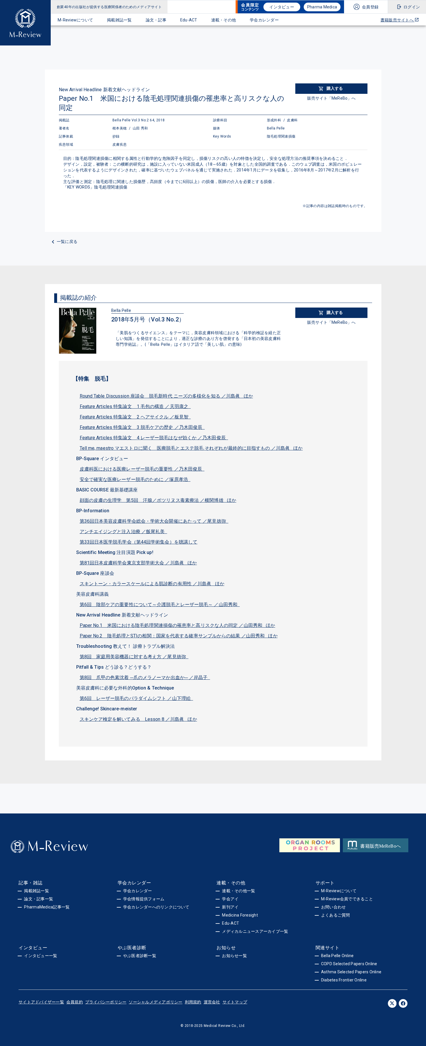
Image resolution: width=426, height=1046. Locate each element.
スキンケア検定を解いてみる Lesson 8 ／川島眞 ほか (138, 719)
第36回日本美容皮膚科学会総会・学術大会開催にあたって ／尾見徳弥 (154, 521)
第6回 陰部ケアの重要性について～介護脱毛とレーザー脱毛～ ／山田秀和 (160, 604)
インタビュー (281, 7)
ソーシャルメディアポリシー (155, 1002)
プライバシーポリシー (106, 1002)
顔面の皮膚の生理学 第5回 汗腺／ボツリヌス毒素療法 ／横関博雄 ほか (158, 500)
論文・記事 (156, 20)
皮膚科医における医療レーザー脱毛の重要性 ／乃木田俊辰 (142, 469)
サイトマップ (235, 1002)
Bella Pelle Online (337, 955)
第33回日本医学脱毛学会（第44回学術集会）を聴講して (139, 542)
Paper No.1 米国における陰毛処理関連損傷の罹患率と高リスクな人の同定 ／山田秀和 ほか (177, 625)
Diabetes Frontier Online (344, 980)
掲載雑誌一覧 (119, 20)
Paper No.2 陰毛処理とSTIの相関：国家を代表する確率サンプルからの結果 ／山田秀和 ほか (179, 636)
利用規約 (193, 1002)
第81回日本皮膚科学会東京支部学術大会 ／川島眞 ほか (138, 563)
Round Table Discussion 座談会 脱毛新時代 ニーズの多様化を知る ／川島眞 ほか (166, 396)
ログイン (411, 7)
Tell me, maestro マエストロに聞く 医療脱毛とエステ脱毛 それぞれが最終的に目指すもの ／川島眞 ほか (191, 448)
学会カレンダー (264, 20)
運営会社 (212, 1002)
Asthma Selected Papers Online (351, 972)
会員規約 (74, 1002)
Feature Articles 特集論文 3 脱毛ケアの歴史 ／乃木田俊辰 (142, 427)
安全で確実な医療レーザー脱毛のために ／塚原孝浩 (135, 479)
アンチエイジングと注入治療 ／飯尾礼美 (123, 531)
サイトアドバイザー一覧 (41, 1002)
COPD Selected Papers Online (349, 963)
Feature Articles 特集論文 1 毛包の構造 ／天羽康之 (135, 406)
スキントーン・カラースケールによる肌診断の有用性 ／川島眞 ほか (152, 583)
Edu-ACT (188, 20)
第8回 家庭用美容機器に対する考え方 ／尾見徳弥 (134, 656)
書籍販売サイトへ (397, 20)
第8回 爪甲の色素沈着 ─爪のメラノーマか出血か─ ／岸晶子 (145, 677)
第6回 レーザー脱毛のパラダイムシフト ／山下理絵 (136, 698)
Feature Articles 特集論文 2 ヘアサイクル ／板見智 (135, 417)
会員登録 (370, 7)
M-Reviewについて (75, 20)
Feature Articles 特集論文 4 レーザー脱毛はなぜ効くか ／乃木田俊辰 (154, 437)
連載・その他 (223, 20)
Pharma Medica (322, 7)
